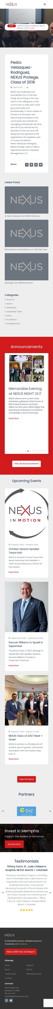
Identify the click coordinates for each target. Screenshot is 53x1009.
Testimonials (10, 974)
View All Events (26, 779)
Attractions (11, 307)
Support (29, 965)
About (7, 969)
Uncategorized (13, 323)
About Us (11, 299)
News (9, 315)
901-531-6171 (10, 993)
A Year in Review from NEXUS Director (22, 216)
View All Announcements (26, 463)
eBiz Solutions (21, 944)
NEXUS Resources (33, 974)
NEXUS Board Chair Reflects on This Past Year (26, 249)
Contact (8, 978)
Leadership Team (14, 311)
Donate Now (14, 844)
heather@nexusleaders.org (16, 996)
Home (7, 965)
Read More (14, 418)
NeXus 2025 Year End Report (21, 951)
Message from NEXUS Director (19, 282)
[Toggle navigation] (44, 4)
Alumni (10, 303)
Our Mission (12, 319)
